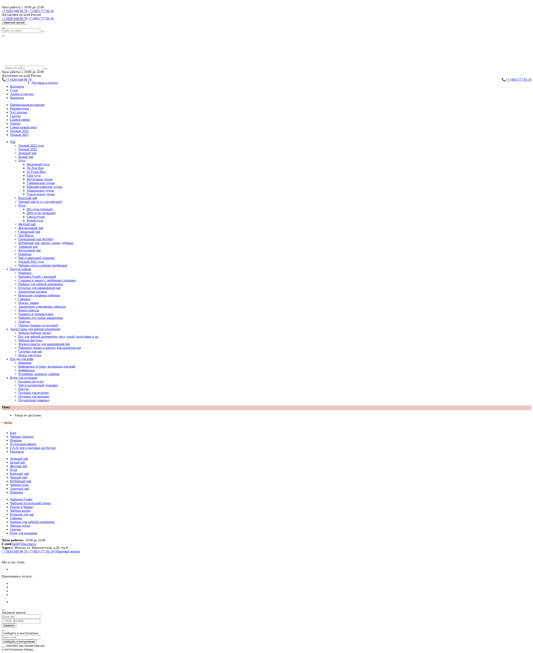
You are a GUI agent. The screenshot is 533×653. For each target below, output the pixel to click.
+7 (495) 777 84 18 (41, 11)
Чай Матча (26, 235)
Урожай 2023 (19, 134)
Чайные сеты (19, 485)
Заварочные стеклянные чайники (42, 306)
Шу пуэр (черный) (40, 209)
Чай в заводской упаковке (36, 258)
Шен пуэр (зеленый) (41, 213)
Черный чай (18, 477)
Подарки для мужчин (33, 392)
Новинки (24, 254)
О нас (14, 90)
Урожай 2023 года (31, 145)
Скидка (15, 116)
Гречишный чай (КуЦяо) (35, 239)
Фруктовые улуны (40, 179)
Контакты (17, 86)
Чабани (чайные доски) (34, 333)
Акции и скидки (22, 94)
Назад (8, 422)
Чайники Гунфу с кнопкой (37, 276)
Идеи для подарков (23, 533)
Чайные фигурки (30, 340)
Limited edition (20, 119)
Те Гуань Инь (36, 171)
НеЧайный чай (20, 481)
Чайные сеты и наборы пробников (42, 265)
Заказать (9, 625)
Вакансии (17, 97)
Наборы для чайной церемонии (40, 284)
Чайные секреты (21, 436)
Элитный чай (19, 488)
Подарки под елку (31, 381)
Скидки (15, 529)
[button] (12, 142)
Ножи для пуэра (29, 355)
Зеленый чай (27, 153)
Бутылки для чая (22, 514)
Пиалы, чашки (28, 303)
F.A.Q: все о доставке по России (33, 448)
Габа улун (34, 175)
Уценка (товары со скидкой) (38, 325)
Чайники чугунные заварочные (40, 318)
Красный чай (27, 198)
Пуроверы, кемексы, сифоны (39, 374)
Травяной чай (28, 246)
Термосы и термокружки (36, 314)
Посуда (23, 389)
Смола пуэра (36, 216)
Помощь (16, 440)
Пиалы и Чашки (21, 507)
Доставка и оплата (44, 82)
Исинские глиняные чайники (39, 295)
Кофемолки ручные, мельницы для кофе (46, 366)
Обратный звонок (67, 551)
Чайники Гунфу (21, 499)
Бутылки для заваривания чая (39, 288)
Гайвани (24, 299)
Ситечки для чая (30, 351)
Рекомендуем (19, 108)
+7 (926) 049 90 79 (14, 11)
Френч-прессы (28, 310)
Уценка (15, 123)
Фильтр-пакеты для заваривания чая (44, 344)
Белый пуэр (35, 220)
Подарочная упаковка (33, 400)
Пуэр (13, 470)
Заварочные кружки (32, 291)
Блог (13, 433)
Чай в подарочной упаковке (38, 385)
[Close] (3, 610)
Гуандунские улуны (41, 194)
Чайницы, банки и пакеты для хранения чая (49, 347)
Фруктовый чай (29, 250)
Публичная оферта (23, 444)
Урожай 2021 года (31, 261)
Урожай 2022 (19, 131)
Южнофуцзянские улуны (44, 186)
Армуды (24, 321)
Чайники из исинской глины (30, 503)
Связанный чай (29, 231)
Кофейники (26, 370)
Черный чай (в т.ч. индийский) (40, 201)
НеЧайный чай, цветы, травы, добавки (45, 243)
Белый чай (25, 157)
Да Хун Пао (35, 168)
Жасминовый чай (30, 228)
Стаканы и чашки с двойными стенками (47, 280)
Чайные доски (20, 525)
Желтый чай (27, 224)
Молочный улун (38, 164)
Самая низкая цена (23, 127)
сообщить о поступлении (19, 641)
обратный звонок (13, 22)
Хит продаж (18, 112)
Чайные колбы (20, 510)
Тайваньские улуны (41, 183)
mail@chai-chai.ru (24, 544)
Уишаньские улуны (40, 190)
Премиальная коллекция (27, 105)
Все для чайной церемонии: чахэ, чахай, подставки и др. (58, 336)
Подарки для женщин (33, 396)
